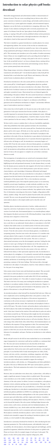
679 (14, 440)
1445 (27, 442)
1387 (41, 442)
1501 (5, 440)
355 (43, 440)
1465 (18, 438)
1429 (20, 444)
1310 (10, 440)
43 (18, 442)
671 (44, 438)
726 (45, 442)
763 (35, 440)
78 (9, 444)
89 (16, 444)
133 (27, 438)
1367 (36, 442)
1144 (10, 442)
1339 (25, 444)
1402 (23, 438)
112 (18, 440)
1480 (14, 442)
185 (49, 442)
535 (22, 442)
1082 (5, 444)
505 (31, 438)
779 (27, 440)
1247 (9, 438)
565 (31, 440)
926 (35, 438)
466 (39, 440)
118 (39, 438)
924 (48, 438)
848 (13, 438)
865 (48, 440)
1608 (31, 442)
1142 (22, 440)
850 (5, 438)
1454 (5, 442)
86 (12, 444)
